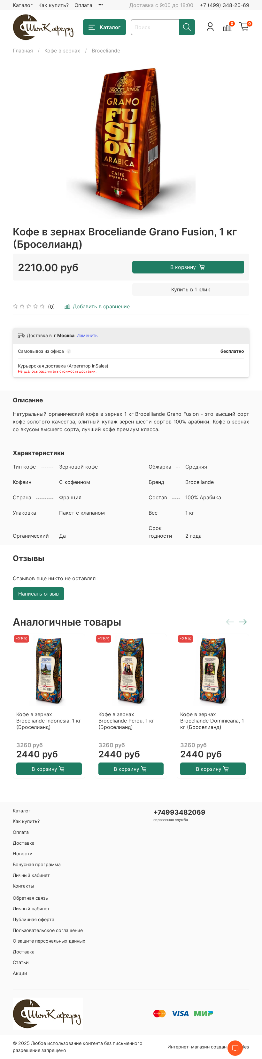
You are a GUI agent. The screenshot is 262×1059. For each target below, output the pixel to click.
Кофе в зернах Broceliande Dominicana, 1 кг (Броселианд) (212, 720)
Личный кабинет (31, 875)
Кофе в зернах (62, 50)
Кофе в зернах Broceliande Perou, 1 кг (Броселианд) (126, 720)
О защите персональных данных (49, 941)
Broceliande (106, 50)
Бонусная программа (37, 864)
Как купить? (53, 5)
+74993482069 (179, 812)
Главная (23, 50)
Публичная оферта (33, 919)
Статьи (21, 962)
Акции (20, 973)
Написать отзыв (38, 593)
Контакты (23, 886)
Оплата (83, 5)
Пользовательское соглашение (48, 930)
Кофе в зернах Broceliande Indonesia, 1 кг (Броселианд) (48, 720)
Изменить (87, 335)
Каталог (23, 5)
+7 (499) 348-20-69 (224, 5)
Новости (23, 853)
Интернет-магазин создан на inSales (208, 1046)
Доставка (24, 843)
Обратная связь (30, 898)
